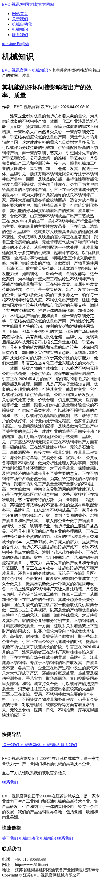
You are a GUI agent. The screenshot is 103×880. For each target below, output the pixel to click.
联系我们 (20, 35)
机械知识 (20, 29)
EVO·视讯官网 (15, 70)
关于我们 (20, 19)
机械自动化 (22, 24)
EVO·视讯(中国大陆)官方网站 (28, 4)
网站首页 (20, 14)
